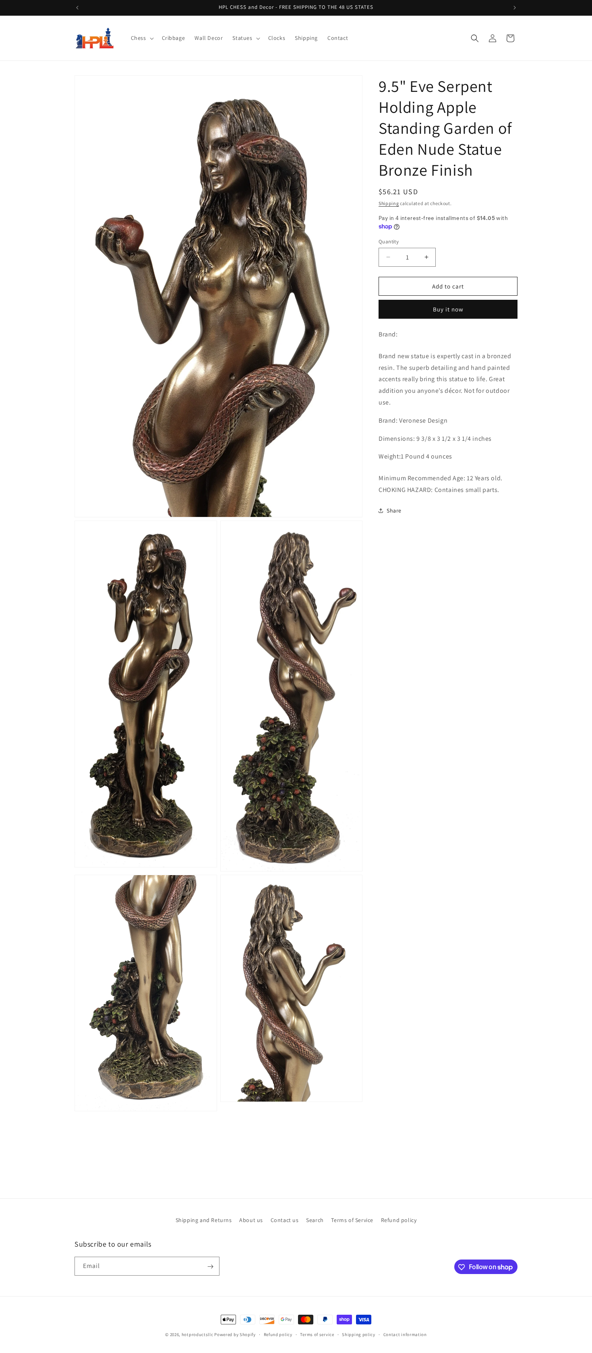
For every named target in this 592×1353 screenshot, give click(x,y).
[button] (141, 37)
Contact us (285, 1220)
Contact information (405, 1334)
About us (251, 1220)
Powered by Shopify (235, 1334)
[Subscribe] (210, 1266)
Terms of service (317, 1334)
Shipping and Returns (204, 1220)
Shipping (389, 203)
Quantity (389, 241)
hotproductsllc (197, 1334)
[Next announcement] (515, 7)
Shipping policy (358, 1334)
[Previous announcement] (77, 7)
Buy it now (448, 309)
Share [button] (394, 510)
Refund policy (399, 1220)
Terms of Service (352, 1220)
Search (315, 1220)
